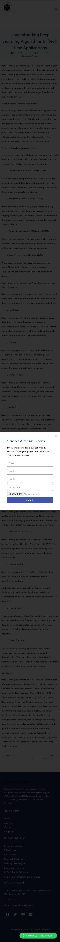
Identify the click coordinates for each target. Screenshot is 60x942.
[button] (38, 936)
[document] (30, 471)
